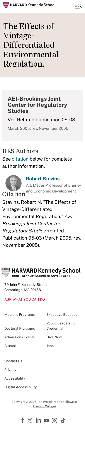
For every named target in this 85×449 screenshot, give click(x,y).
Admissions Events (19, 337)
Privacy (10, 370)
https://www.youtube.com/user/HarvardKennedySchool (47, 421)
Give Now (54, 337)
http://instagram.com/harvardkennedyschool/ (55, 421)
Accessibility (14, 378)
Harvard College (44, 406)
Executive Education (63, 314)
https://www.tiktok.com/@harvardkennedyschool (63, 421)
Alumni (10, 346)
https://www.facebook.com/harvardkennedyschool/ (23, 420)
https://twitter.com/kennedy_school (30, 421)
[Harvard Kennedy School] (29, 5)
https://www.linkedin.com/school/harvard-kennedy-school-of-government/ (39, 420)
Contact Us (13, 361)
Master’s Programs (19, 314)
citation (20, 159)
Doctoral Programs (19, 328)
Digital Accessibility (20, 387)
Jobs (50, 346)
